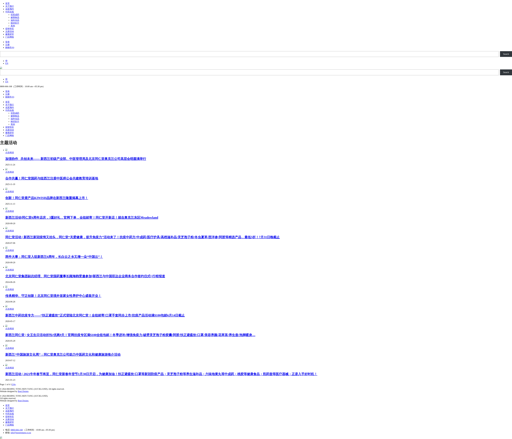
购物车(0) (9, 47)
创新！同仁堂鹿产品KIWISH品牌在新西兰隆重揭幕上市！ (46, 198)
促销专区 (9, 416)
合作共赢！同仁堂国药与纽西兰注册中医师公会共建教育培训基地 (51, 178)
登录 (7, 42)
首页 (7, 405)
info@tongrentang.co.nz (21, 433)
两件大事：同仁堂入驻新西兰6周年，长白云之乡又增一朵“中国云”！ (54, 256)
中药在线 (9, 414)
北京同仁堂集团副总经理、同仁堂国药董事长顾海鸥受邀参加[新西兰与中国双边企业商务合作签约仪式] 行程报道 (85, 276)
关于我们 (9, 408)
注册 (7, 45)
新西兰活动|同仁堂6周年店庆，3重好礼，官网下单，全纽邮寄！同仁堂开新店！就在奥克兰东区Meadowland (81, 217)
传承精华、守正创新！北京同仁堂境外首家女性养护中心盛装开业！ (53, 295)
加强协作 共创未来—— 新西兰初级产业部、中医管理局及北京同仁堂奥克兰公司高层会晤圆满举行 (75, 158)
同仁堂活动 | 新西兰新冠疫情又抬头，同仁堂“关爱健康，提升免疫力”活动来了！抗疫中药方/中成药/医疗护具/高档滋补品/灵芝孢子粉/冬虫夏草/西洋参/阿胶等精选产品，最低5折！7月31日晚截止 (142, 237)
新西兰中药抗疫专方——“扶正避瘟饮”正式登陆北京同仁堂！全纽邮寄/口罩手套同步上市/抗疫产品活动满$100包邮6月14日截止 (95, 315)
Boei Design (23, 391)
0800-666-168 (17, 430)
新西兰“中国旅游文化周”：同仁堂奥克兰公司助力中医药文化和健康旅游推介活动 (63, 354)
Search (506, 54)
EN (6, 63)
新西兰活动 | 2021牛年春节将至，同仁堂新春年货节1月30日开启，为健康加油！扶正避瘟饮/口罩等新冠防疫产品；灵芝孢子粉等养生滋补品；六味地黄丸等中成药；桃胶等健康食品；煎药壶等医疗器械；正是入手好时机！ (161, 374)
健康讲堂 (9, 422)
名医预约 (9, 411)
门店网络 (9, 425)
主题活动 (9, 419)
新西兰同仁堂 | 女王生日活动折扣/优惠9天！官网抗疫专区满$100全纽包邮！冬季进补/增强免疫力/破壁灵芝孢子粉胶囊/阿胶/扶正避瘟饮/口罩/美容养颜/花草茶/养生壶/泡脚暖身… (130, 335)
